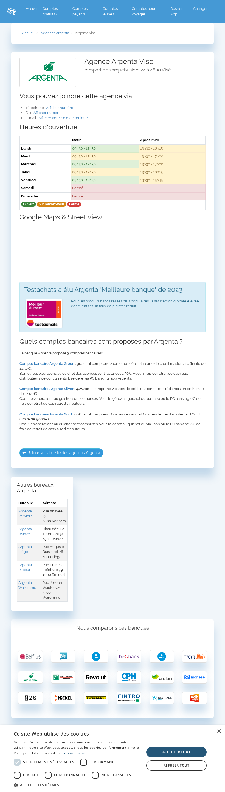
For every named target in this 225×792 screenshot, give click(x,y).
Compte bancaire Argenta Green (46, 363)
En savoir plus (73, 753)
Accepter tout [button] (176, 752)
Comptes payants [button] (80, 11)
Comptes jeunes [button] (110, 11)
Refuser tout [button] (176, 765)
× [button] (219, 731)
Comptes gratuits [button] (50, 11)
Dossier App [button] (176, 11)
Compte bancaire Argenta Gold (45, 414)
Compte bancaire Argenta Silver (46, 389)
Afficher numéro (59, 108)
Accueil (32, 9)
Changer (200, 9)
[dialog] (112, 758)
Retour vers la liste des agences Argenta (63, 452)
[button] (77, 785)
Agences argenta (55, 33)
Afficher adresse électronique (63, 118)
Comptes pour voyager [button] (144, 11)
